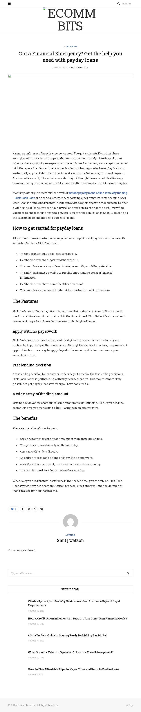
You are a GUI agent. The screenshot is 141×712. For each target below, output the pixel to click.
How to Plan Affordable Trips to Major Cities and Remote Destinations (73, 669)
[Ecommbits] (70, 20)
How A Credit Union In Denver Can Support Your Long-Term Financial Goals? (77, 618)
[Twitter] (29, 509)
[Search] (118, 3)
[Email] (41, 509)
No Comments (79, 67)
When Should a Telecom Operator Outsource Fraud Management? (70, 652)
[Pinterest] (35, 509)
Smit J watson (70, 540)
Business (71, 46)
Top (130, 705)
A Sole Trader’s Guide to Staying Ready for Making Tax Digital (67, 635)
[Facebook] (22, 509)
